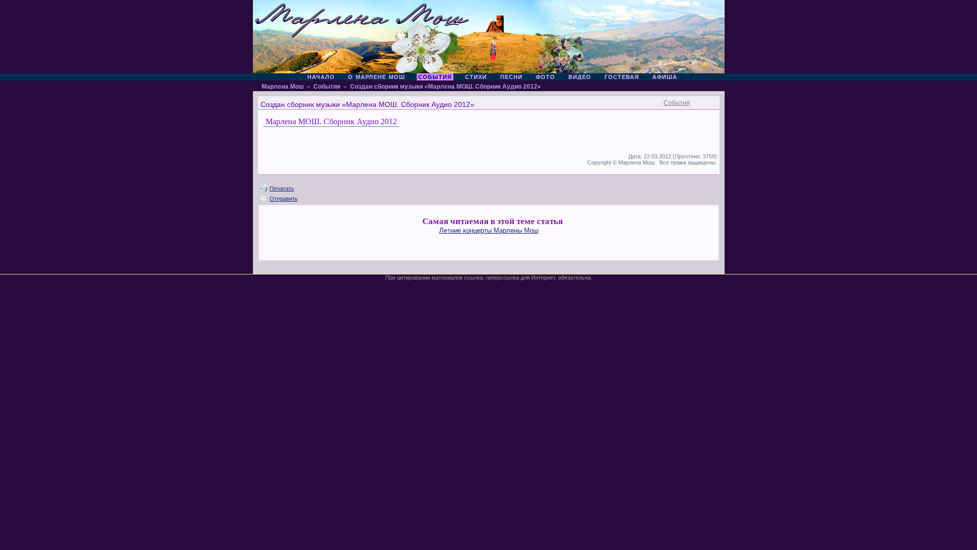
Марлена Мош (283, 86)
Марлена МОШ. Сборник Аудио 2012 (331, 121)
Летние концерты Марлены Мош (488, 230)
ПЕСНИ (511, 77)
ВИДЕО (579, 77)
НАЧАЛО (321, 77)
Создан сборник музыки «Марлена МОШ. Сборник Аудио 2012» (445, 86)
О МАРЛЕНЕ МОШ (376, 77)
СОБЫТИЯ (435, 77)
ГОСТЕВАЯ (622, 77)
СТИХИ (476, 77)
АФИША (664, 77)
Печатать (282, 188)
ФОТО (545, 77)
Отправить (284, 199)
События (326, 86)
